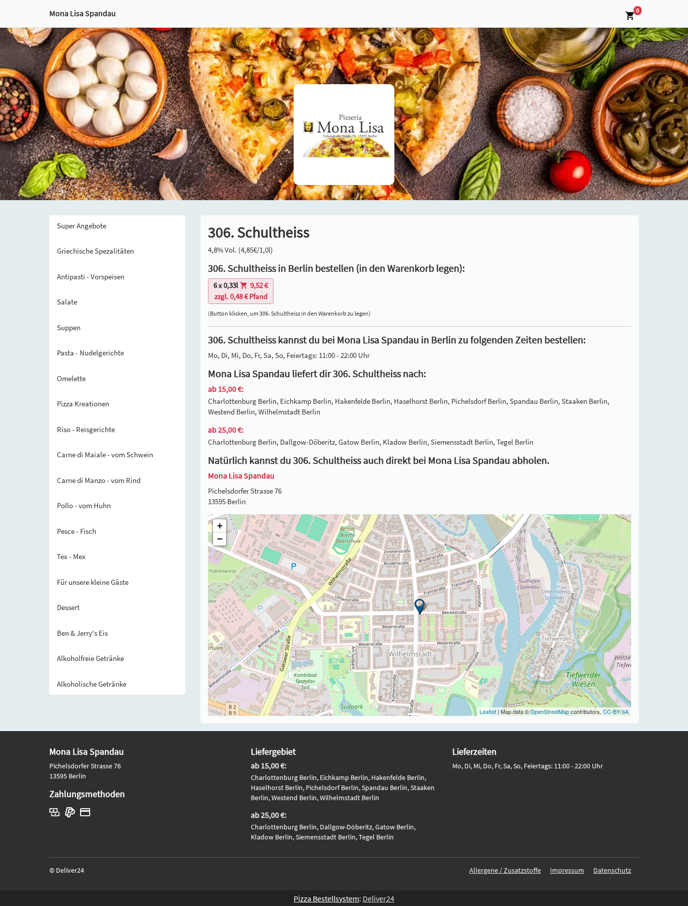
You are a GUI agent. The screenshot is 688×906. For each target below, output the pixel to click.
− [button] (220, 538)
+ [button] (220, 525)
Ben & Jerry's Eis (82, 633)
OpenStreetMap (549, 711)
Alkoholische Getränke (91, 684)
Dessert (68, 607)
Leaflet (487, 711)
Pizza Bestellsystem (326, 898)
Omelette (71, 378)
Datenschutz (612, 870)
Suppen (69, 327)
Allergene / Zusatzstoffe (505, 870)
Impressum (567, 870)
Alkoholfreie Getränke (90, 658)
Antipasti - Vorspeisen (90, 276)
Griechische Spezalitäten (95, 251)
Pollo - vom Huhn (84, 505)
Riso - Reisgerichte (86, 429)
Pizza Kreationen (83, 403)
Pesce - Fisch (76, 531)
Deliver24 (378, 898)
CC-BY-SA (616, 711)
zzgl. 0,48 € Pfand (241, 290)
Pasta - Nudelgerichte (90, 352)
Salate (67, 302)
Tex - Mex (71, 556)
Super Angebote (81, 225)
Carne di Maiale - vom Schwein (105, 454)
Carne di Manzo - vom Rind (99, 480)
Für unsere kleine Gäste (92, 582)
